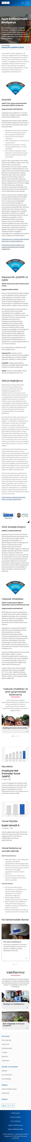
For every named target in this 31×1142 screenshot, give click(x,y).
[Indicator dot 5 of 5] (18, 736)
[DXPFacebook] (13, 1105)
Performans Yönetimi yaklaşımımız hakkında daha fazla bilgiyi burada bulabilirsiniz (13, 247)
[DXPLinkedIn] (4, 1105)
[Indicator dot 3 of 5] (15, 736)
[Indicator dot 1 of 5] (12, 736)
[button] (22, 3)
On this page (6, 45)
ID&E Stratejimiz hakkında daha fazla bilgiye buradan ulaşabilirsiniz (13, 498)
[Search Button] (22, 3)
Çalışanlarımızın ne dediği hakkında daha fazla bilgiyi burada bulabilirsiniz (15, 240)
